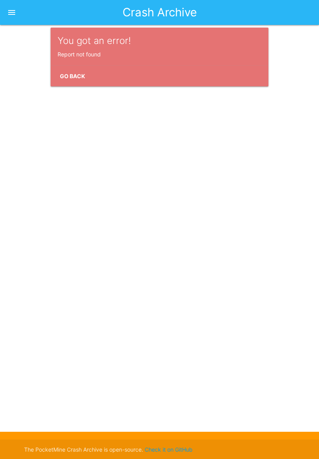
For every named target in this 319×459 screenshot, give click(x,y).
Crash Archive (160, 12)
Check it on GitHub (169, 449)
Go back (72, 76)
